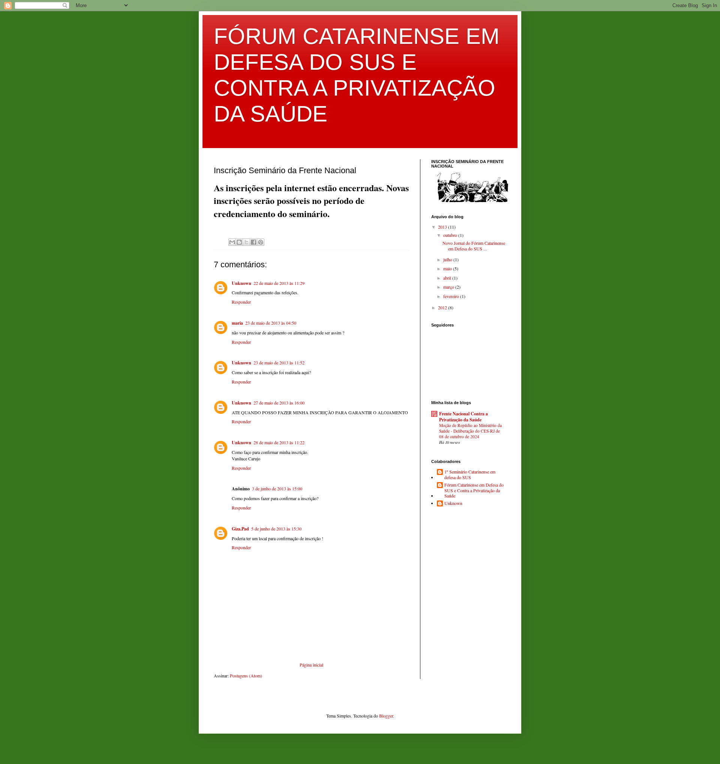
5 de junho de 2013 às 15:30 (276, 529)
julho (448, 259)
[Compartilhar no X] (246, 242)
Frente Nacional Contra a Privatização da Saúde (463, 416)
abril (447, 278)
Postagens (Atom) (246, 676)
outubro (450, 235)
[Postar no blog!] (239, 242)
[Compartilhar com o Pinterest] (260, 242)
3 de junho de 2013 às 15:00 (277, 488)
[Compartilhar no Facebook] (253, 242)
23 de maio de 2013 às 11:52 (279, 363)
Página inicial (311, 665)
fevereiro (451, 296)
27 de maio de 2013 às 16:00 (279, 403)
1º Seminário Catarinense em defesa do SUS (469, 474)
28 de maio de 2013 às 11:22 (279, 442)
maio (448, 268)
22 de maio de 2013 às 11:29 (279, 283)
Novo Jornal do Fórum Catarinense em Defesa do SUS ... (473, 245)
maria (237, 323)
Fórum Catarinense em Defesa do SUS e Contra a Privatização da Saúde (474, 490)
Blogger (386, 716)
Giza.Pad (240, 529)
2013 (443, 227)
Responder (241, 302)
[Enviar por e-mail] (232, 242)
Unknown (241, 283)
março (449, 287)
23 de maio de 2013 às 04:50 (270, 323)
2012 (443, 307)
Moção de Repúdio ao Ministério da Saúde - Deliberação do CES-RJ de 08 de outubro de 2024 (470, 430)
